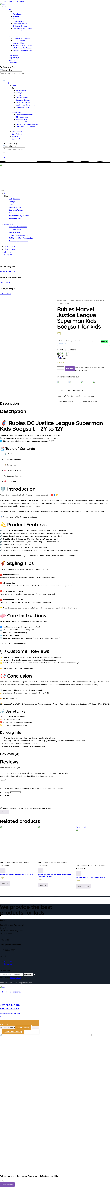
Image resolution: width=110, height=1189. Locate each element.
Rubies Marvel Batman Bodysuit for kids (16, 874)
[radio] (59, 353)
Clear (59, 357)
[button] (89, 368)
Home (59, 300)
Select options (83, 886)
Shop (63, 300)
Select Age (62, 350)
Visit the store (5, 294)
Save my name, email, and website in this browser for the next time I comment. (33, 788)
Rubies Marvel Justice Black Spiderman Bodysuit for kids (54, 875)
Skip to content (6, 1)
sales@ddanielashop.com (10, 1013)
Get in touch (5, 282)
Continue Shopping (13, 1031)
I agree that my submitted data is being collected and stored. (27, 808)
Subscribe (28, 975)
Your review (5, 795)
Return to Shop (23, 1027)
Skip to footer (18, 1)
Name (3, 780)
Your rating (5, 792)
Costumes (69, 300)
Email (2, 784)
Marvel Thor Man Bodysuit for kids (90, 877)
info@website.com (7, 271)
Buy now (69, 368)
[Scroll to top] (1, 1016)
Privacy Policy (15, 978)
